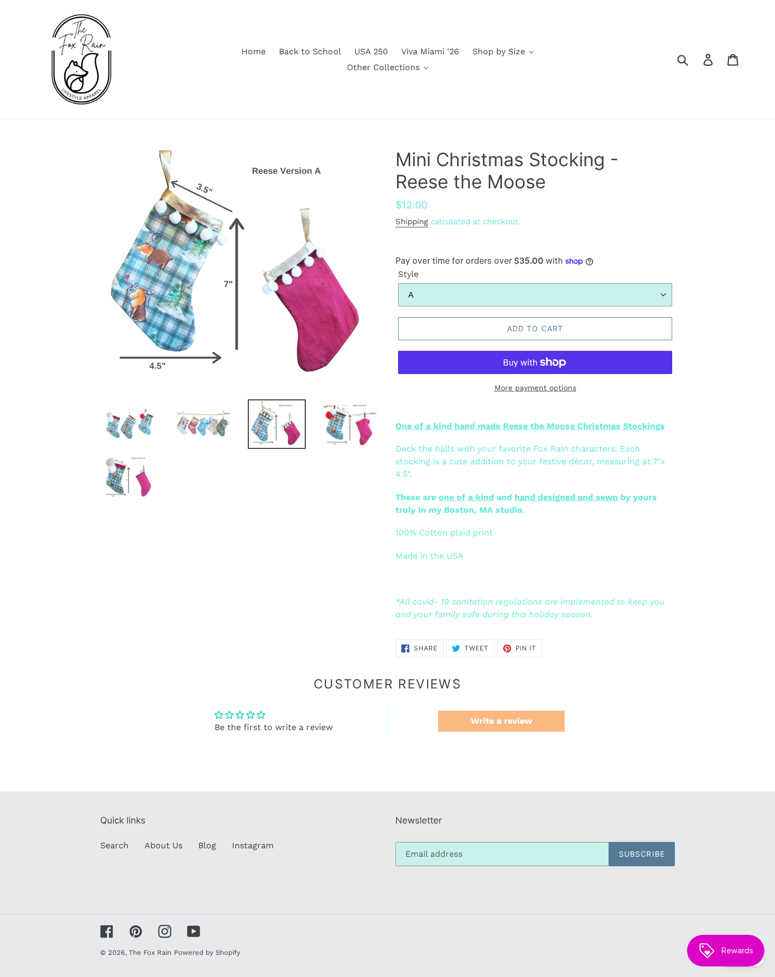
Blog (207, 845)
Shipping (411, 221)
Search (114, 845)
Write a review (501, 721)
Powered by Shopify (207, 952)
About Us (163, 845)
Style (408, 274)
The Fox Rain (150, 952)
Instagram (253, 845)
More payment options (535, 388)
